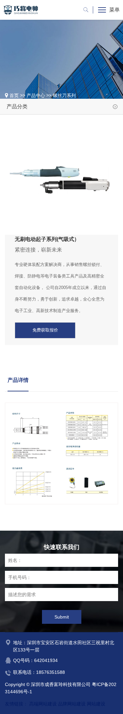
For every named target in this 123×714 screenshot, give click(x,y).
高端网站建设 (43, 703)
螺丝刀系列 (64, 95)
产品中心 (36, 95)
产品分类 (17, 106)
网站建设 (96, 703)
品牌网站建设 (72, 703)
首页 (14, 95)
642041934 (46, 660)
